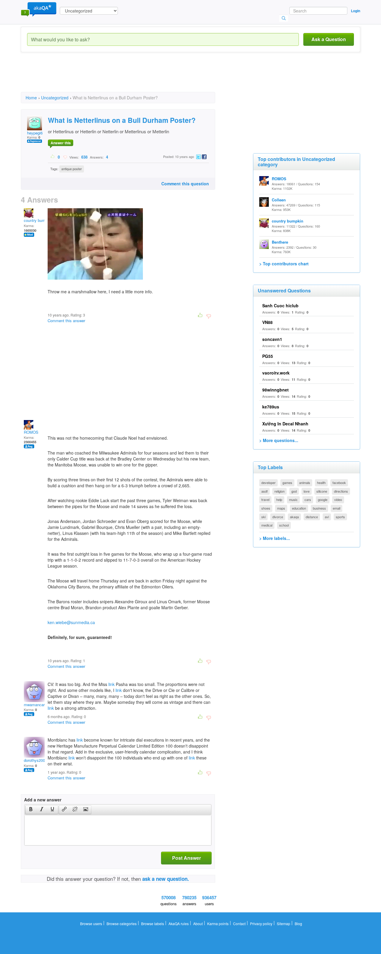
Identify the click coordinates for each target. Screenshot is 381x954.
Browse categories (122, 923)
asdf (264, 491)
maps (281, 508)
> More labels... (274, 538)
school (284, 525)
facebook (339, 482)
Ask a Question (328, 39)
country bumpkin (38, 220)
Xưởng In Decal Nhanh (285, 424)
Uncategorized (54, 98)
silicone (321, 491)
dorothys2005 (35, 760)
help (279, 499)
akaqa (294, 516)
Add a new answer (42, 800)
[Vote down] (65, 156)
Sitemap (283, 923)
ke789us (270, 407)
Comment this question (185, 184)
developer (268, 482)
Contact (239, 923)
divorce (277, 516)
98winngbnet (275, 390)
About (198, 923)
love (307, 491)
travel (265, 499)
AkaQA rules (178, 923)
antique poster (71, 168)
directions (341, 491)
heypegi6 (35, 133)
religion (279, 491)
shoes (265, 508)
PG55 (267, 356)
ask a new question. (165, 878)
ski (263, 516)
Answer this (61, 142)
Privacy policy (261, 923)
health (321, 482)
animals (304, 482)
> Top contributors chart (284, 264)
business (319, 508)
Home (31, 98)
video (338, 499)
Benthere (280, 242)
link (111, 684)
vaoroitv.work (276, 373)
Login (355, 10)
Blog (298, 923)
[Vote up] (52, 156)
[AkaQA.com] (38, 8)
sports (340, 516)
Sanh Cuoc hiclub (280, 305)
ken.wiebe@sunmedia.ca (71, 622)
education (299, 508)
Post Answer (186, 857)
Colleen (279, 200)
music (293, 499)
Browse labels (152, 923)
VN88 (267, 322)
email (336, 508)
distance (312, 516)
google (322, 499)
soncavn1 (272, 339)
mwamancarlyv (37, 704)
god (294, 491)
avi (327, 516)
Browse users (91, 923)
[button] (30, 809)
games (287, 482)
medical (266, 525)
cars (308, 499)
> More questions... (278, 440)
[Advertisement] (129, 77)
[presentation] (31, 810)
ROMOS (31, 432)
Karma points (218, 923)
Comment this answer (66, 320)
